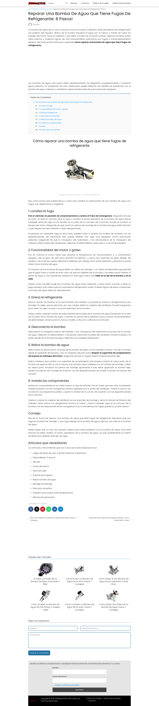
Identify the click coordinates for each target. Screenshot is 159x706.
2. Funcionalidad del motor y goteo (53, 109)
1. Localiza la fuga (45, 106)
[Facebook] (30, 509)
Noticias (73, 3)
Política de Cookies (101, 3)
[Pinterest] (42, 509)
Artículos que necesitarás (49, 129)
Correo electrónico (59, 676)
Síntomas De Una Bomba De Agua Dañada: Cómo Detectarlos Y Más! (109, 519)
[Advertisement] (79, 64)
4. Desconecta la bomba (49, 116)
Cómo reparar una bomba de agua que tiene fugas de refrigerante (63, 102)
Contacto (85, 3)
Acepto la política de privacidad (67, 685)
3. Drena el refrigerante (48, 112)
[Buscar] (66, 3)
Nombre (55, 668)
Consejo (42, 126)
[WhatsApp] (48, 509)
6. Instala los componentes (50, 123)
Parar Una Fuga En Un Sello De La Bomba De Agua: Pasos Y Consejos (53, 519)
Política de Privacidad (121, 3)
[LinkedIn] (54, 509)
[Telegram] (60, 509)
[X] (36, 509)
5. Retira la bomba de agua (50, 119)
